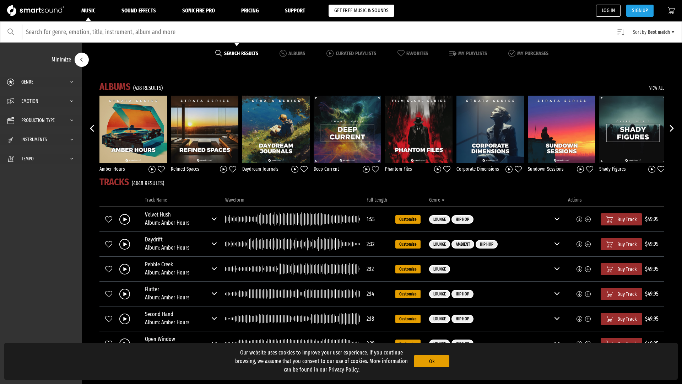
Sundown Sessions (546, 169)
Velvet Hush (158, 214)
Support (295, 10)
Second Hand (159, 314)
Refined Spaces (185, 169)
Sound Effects (138, 10)
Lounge (439, 219)
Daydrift (154, 239)
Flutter (152, 289)
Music (88, 10)
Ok (431, 361)
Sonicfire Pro (198, 10)
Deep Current (326, 169)
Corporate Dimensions (477, 169)
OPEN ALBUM (133, 129)
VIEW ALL (656, 88)
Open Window (160, 339)
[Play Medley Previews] (152, 168)
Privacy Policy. (344, 369)
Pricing (250, 10)
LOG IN (608, 10)
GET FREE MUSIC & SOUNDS (361, 10)
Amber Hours (112, 169)
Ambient (463, 244)
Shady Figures (612, 169)
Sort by (651, 32)
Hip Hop (462, 219)
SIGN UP (640, 10)
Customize (408, 219)
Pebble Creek (159, 264)
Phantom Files (398, 169)
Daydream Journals (260, 169)
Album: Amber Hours (167, 222)
